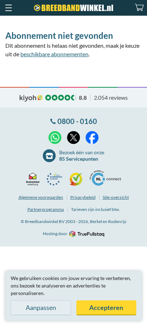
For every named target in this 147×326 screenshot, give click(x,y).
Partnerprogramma (45, 209)
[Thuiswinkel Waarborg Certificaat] (34, 179)
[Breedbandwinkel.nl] (73, 8)
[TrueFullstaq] (86, 234)
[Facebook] (92, 137)
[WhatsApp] (55, 137)
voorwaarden (41, 197)
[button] (8, 8)
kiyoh (31, 98)
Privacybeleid (83, 197)
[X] (73, 137)
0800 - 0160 (77, 121)
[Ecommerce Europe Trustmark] (56, 179)
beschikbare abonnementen (54, 54)
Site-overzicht (116, 197)
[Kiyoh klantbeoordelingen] (78, 179)
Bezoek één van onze (81, 155)
